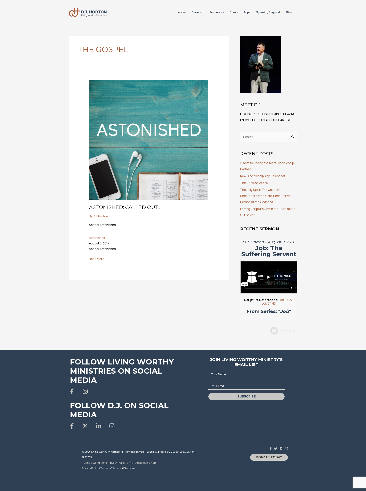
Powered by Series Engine (283, 331)
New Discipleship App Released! (262, 176)
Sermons (198, 12)
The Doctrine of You (254, 183)
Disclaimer (129, 468)
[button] (72, 391)
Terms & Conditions (94, 462)
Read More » (98, 259)
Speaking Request (268, 12)
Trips (247, 12)
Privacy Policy (90, 468)
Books (234, 12)
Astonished (97, 238)
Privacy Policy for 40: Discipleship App (132, 462)
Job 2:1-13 (269, 303)
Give (289, 12)
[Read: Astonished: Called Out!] (149, 139)
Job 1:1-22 (286, 300)
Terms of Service (111, 468)
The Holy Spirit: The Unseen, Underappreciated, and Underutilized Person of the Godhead (265, 196)
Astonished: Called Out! (124, 207)
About (182, 12)
